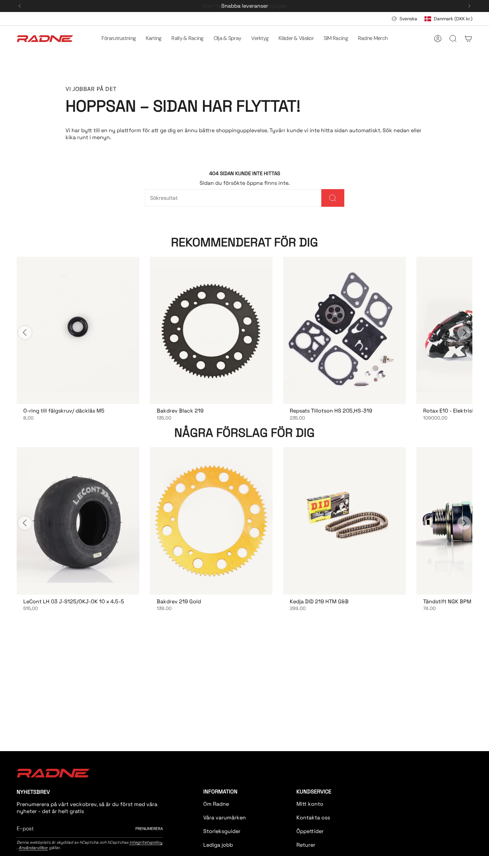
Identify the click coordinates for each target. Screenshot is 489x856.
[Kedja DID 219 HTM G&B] (344, 520)
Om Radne (216, 803)
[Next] (469, 6)
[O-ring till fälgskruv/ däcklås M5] (78, 330)
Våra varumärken (224, 817)
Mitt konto (309, 803)
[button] (118, 38)
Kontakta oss (313, 817)
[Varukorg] (468, 38)
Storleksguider (222, 831)
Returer (305, 844)
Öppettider (310, 831)
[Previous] (20, 6)
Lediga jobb (218, 844)
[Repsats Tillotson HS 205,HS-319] (344, 330)
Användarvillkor (33, 847)
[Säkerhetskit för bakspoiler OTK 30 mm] (78, 520)
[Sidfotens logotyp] (53, 773)
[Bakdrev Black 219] (211, 330)
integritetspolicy (145, 842)
